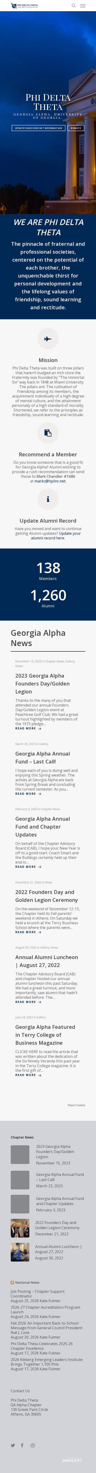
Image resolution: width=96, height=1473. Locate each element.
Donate (76, 128)
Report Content (76, 1105)
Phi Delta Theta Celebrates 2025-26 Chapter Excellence (42, 1346)
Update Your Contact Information (38, 128)
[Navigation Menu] (82, 5)
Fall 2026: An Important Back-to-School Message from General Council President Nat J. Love (46, 1328)
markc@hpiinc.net (49, 481)
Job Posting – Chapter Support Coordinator (38, 1293)
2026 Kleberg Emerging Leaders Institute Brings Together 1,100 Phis (46, 1362)
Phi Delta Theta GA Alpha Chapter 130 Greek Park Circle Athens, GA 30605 (29, 1407)
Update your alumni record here (56, 536)
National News (27, 1282)
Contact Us (20, 1390)
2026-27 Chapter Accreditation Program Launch (45, 1309)
